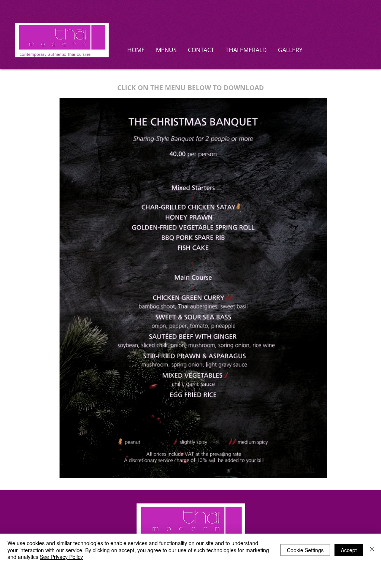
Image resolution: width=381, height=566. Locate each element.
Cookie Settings (305, 550)
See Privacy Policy (61, 556)
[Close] (372, 550)
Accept (349, 550)
